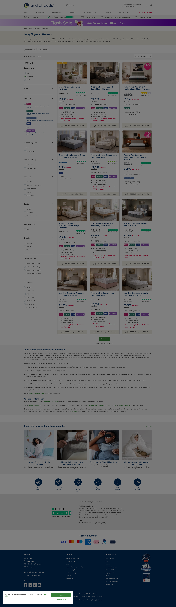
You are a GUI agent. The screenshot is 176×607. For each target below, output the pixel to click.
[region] (38, 597)
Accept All (61, 595)
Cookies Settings (61, 599)
